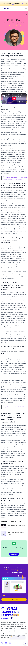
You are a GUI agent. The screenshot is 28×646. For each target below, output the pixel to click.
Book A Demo (14, 599)
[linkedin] (21, 16)
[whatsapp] (25, 16)
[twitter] (23, 16)
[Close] (26, 3)
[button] (26, 9)
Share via (23, 14)
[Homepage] (7, 8)
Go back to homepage (7, 14)
